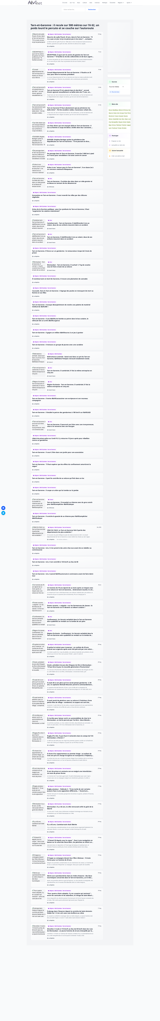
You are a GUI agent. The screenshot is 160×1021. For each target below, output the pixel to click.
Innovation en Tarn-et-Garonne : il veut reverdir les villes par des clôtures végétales (59, 196)
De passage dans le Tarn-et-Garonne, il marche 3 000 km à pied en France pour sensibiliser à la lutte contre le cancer (70, 154)
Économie (112, 2)
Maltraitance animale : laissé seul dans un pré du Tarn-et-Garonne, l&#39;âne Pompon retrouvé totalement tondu (68, 358)
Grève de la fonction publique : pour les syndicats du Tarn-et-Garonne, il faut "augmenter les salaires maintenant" (60, 210)
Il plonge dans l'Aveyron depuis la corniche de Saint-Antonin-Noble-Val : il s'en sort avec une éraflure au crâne (69, 912)
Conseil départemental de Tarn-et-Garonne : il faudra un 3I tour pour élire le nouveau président (69, 73)
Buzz (78, 2)
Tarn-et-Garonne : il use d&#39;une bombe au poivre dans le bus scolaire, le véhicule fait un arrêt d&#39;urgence (60, 320)
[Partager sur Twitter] (3, 513)
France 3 (51, 362)
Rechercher (92, 9)
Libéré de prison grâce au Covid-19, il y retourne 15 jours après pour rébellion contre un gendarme (60, 439)
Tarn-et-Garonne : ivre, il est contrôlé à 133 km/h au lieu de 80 (55, 562)
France (51, 499)
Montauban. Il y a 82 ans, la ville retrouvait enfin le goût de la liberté (70, 808)
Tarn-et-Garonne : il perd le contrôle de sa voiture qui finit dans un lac (58, 478)
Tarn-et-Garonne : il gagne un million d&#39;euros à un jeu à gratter (57, 333)
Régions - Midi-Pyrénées (56, 354)
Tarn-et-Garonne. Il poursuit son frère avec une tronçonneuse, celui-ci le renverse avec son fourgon (70, 425)
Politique (104, 2)
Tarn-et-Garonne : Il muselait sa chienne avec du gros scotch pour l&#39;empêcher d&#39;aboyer (69, 503)
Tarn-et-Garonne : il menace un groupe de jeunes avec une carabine (57, 345)
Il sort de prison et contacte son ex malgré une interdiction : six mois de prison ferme (69, 772)
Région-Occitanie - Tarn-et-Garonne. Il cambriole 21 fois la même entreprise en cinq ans (68, 385)
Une (51, 178)
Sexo (91, 2)
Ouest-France (52, 228)
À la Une (64, 2)
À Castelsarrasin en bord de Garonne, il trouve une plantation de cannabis (60, 279)
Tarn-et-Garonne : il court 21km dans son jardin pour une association (57, 452)
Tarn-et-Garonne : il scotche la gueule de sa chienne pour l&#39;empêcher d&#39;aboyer (59, 517)
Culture (85, 2)
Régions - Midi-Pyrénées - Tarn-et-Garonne (60, 34)
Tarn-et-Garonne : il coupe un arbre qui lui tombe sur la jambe (55, 490)
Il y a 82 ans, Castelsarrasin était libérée (62, 824)
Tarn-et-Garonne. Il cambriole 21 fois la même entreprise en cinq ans (69, 372)
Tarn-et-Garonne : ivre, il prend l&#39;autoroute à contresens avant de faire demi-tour (63, 575)
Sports (128, 2)
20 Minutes (51, 187)
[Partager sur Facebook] (3, 508)
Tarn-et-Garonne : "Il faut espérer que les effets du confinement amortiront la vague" (61, 465)
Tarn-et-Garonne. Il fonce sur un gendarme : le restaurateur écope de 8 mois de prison (62, 252)
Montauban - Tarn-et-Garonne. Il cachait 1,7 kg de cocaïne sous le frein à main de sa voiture (68, 266)
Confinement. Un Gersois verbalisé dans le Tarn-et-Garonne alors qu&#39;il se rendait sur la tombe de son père (69, 620)
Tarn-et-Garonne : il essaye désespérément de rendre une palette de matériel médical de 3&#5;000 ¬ (61, 306)
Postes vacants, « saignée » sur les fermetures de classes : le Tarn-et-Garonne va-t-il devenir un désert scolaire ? (69, 606)
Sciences (97, 2)
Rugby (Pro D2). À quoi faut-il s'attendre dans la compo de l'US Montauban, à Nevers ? (70, 737)
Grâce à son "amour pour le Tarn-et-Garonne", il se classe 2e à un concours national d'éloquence (70, 168)
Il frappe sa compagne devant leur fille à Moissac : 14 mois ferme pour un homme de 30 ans (69, 859)
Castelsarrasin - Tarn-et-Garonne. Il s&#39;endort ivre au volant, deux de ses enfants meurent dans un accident (68, 224)
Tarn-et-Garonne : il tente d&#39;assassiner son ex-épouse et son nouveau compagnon (60, 399)
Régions (120, 2)
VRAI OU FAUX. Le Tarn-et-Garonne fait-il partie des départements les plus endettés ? (66, 531)
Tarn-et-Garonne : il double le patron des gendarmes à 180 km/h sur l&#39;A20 (61, 412)
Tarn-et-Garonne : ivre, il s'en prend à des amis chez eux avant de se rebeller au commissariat (62, 549)
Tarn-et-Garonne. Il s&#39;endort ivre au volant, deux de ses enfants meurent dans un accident (69, 238)
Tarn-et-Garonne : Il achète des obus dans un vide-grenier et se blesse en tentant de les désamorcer (69, 182)
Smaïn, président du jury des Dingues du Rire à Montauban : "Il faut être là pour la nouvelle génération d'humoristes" (69, 666)
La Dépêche (51, 46)
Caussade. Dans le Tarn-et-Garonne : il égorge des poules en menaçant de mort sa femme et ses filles (62, 292)
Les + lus (72, 2)
